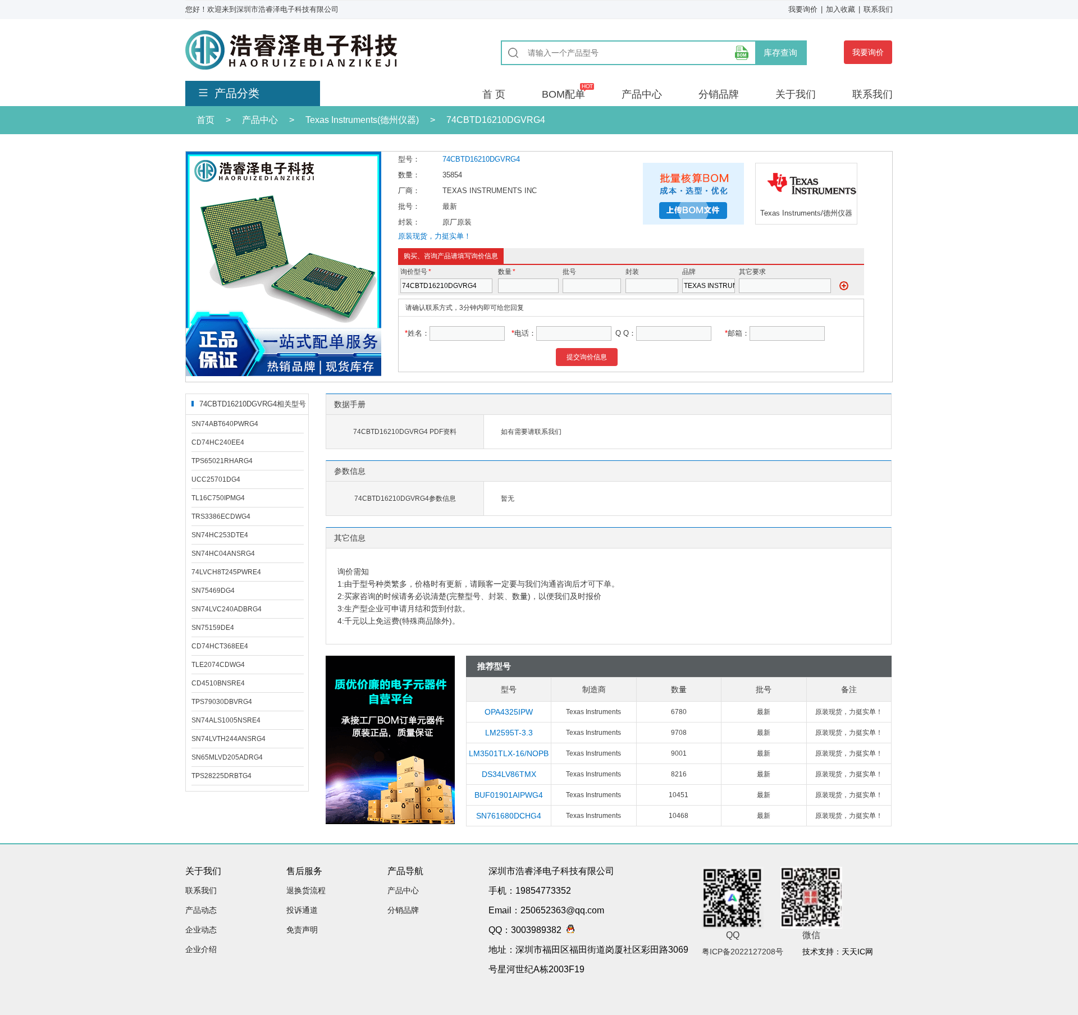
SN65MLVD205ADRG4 (227, 757)
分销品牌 (718, 94)
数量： (409, 175)
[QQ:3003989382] (567, 930)
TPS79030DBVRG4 (221, 702)
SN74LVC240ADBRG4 (226, 609)
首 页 (493, 94)
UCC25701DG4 (215, 479)
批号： (409, 206)
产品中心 (642, 94)
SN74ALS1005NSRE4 (226, 720)
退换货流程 (306, 890)
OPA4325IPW (509, 711)
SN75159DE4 (212, 628)
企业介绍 (201, 949)
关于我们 (795, 94)
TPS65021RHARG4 (222, 461)
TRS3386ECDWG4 (220, 516)
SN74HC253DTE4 (219, 535)
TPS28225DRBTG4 (221, 776)
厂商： (409, 190)
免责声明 (302, 929)
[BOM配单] (741, 52)
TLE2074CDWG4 (218, 665)
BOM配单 (563, 94)
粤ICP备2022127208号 (742, 951)
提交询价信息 (587, 357)
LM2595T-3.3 (509, 732)
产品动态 (201, 910)
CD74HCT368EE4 (219, 646)
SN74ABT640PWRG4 (224, 424)
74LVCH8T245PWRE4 (226, 572)
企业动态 (201, 929)
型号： (409, 159)
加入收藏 (840, 9)
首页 (205, 120)
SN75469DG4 (213, 591)
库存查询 (780, 52)
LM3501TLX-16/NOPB (509, 753)
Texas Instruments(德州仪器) (362, 120)
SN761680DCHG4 (508, 815)
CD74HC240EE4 (217, 442)
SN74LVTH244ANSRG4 (228, 739)
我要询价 (802, 9)
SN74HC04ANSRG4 (223, 553)
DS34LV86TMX (509, 774)
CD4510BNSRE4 (218, 683)
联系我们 (878, 9)
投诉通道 (302, 910)
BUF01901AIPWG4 (508, 794)
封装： (409, 222)
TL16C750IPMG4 (218, 498)
